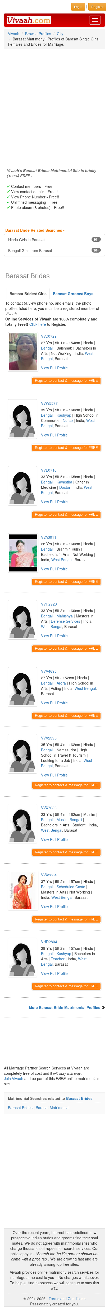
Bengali (47, 348)
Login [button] (78, 6)
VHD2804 (49, 941)
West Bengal (61, 559)
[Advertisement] (54, 105)
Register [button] (97, 6)
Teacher (58, 958)
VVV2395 (49, 738)
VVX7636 (49, 807)
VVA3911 (48, 537)
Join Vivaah (14, 1078)
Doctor (64, 487)
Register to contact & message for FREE (66, 381)
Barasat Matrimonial (52, 1107)
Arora (61, 683)
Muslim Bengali (69, 819)
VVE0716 (49, 470)
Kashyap (64, 415)
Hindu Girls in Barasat (53, 239)
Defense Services (65, 621)
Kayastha (64, 482)
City (60, 33)
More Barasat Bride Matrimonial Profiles (64, 1007)
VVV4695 (49, 671)
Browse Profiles (38, 33)
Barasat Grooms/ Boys (73, 293)
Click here (37, 324)
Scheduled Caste (71, 886)
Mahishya (65, 615)
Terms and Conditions (67, 1298)
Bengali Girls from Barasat (53, 250)
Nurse (68, 420)
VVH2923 (49, 604)
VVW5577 (49, 403)
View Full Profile (54, 367)
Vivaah (13, 33)
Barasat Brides (79, 1098)
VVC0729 (49, 336)
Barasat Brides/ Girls (28, 293)
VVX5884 (49, 874)
